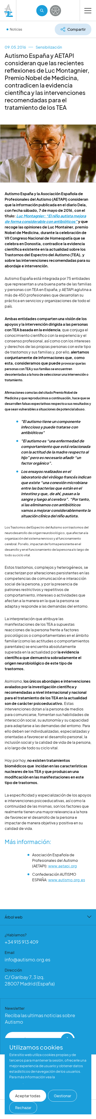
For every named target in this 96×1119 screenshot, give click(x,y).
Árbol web (14, 917)
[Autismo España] (9, 10)
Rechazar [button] (23, 1107)
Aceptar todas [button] (27, 1095)
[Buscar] (42, 10)
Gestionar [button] (62, 1095)
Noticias (16, 29)
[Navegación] (87, 10)
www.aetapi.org (62, 865)
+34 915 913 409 (21, 942)
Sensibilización (49, 47)
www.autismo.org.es (66, 879)
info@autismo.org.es (27, 959)
